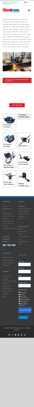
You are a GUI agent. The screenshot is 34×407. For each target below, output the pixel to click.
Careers (5, 293)
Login (5, 296)
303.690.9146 (14, 2)
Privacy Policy (8, 288)
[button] (4, 62)
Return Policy (7, 291)
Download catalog (9, 281)
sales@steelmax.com (8, 3)
